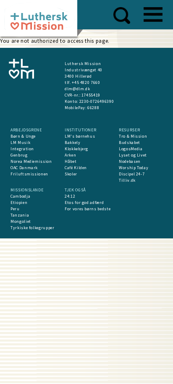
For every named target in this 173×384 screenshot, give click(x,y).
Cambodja (20, 196)
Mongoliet (20, 221)
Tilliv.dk (127, 180)
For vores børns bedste (87, 209)
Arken (70, 155)
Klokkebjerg (76, 149)
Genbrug (19, 155)
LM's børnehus (80, 136)
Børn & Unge (23, 136)
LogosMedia (131, 149)
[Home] (42, 21)
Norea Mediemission (31, 161)
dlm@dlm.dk (77, 88)
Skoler (71, 174)
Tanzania (19, 215)
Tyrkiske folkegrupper (32, 227)
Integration (22, 149)
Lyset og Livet (133, 155)
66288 (93, 107)
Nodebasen (130, 161)
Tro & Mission (133, 136)
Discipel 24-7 (131, 174)
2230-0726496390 (96, 101)
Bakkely (73, 142)
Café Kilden (76, 167)
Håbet (70, 161)
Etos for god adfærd (84, 202)
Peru (15, 209)
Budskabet (129, 142)
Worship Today (133, 167)
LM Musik (20, 142)
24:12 (70, 196)
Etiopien (18, 202)
